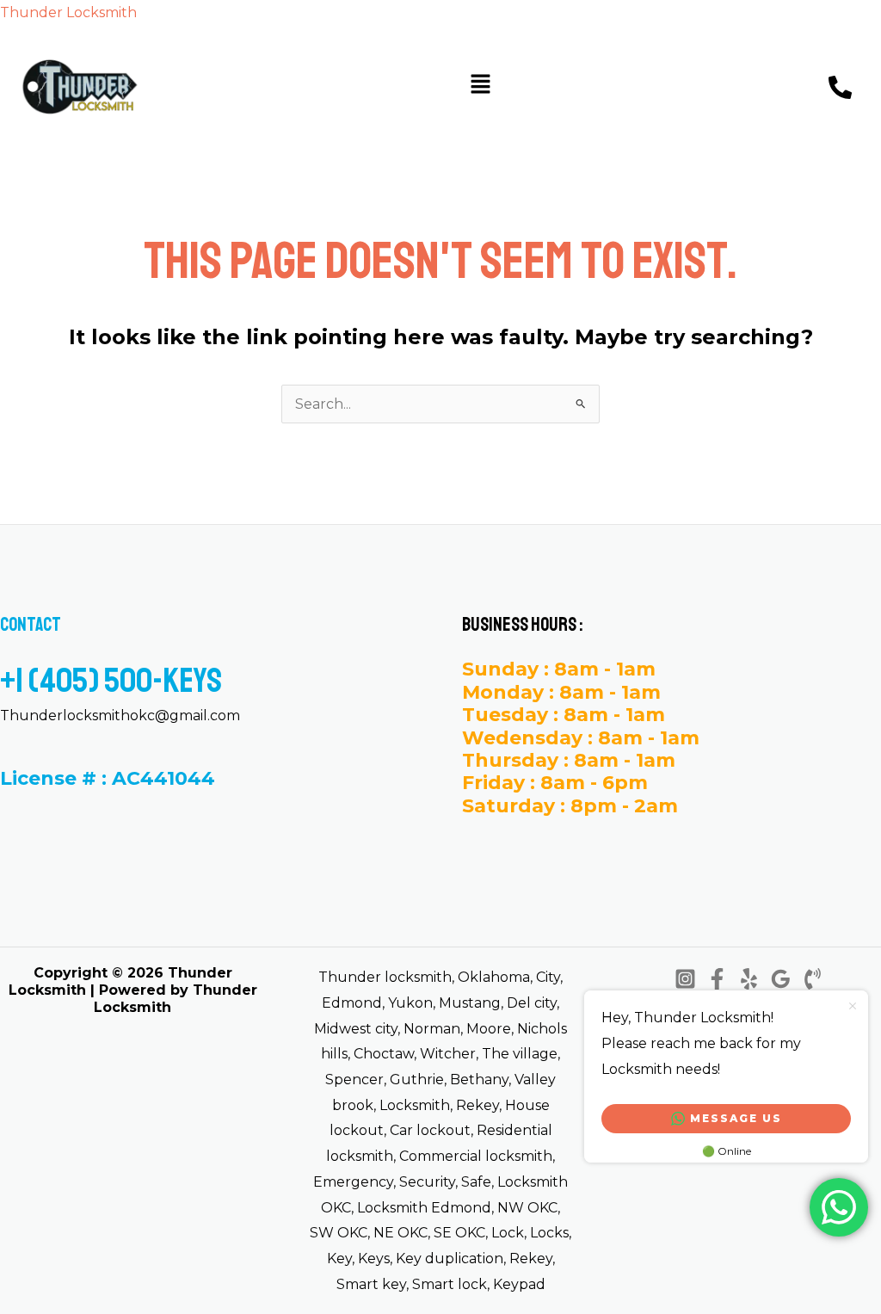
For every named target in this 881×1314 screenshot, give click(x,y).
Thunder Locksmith (68, 12)
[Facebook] (717, 979)
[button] (480, 86)
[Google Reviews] (781, 979)
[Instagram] (685, 979)
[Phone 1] (812, 979)
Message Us (736, 1118)
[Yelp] (749, 979)
